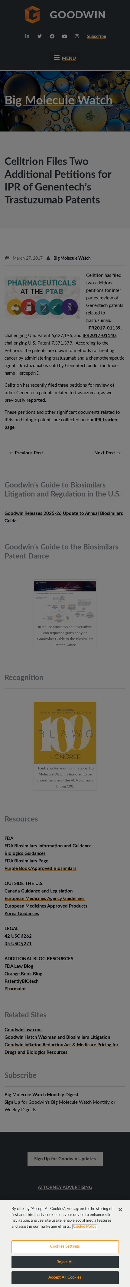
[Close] (120, 1209)
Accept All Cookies (64, 1277)
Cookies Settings (65, 1246)
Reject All (65, 1262)
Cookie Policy (84, 1227)
